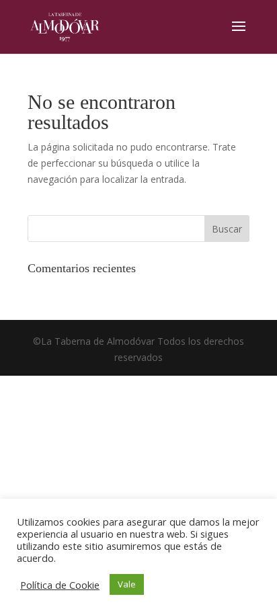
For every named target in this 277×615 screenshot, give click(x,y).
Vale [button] (127, 584)
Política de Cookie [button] (60, 585)
